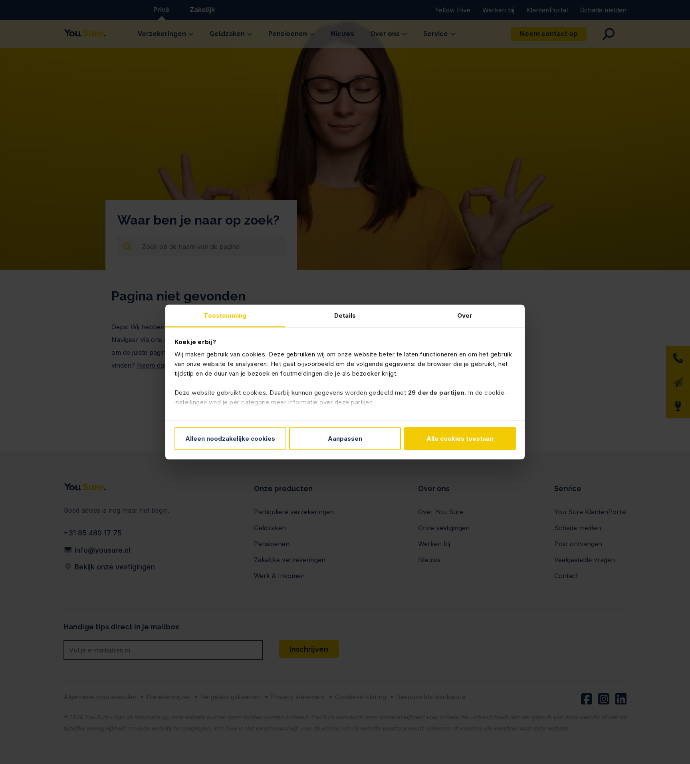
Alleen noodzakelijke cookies (230, 438)
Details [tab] (345, 315)
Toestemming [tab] (225, 315)
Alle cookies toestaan (459, 438)
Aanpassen (345, 438)
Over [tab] (464, 315)
